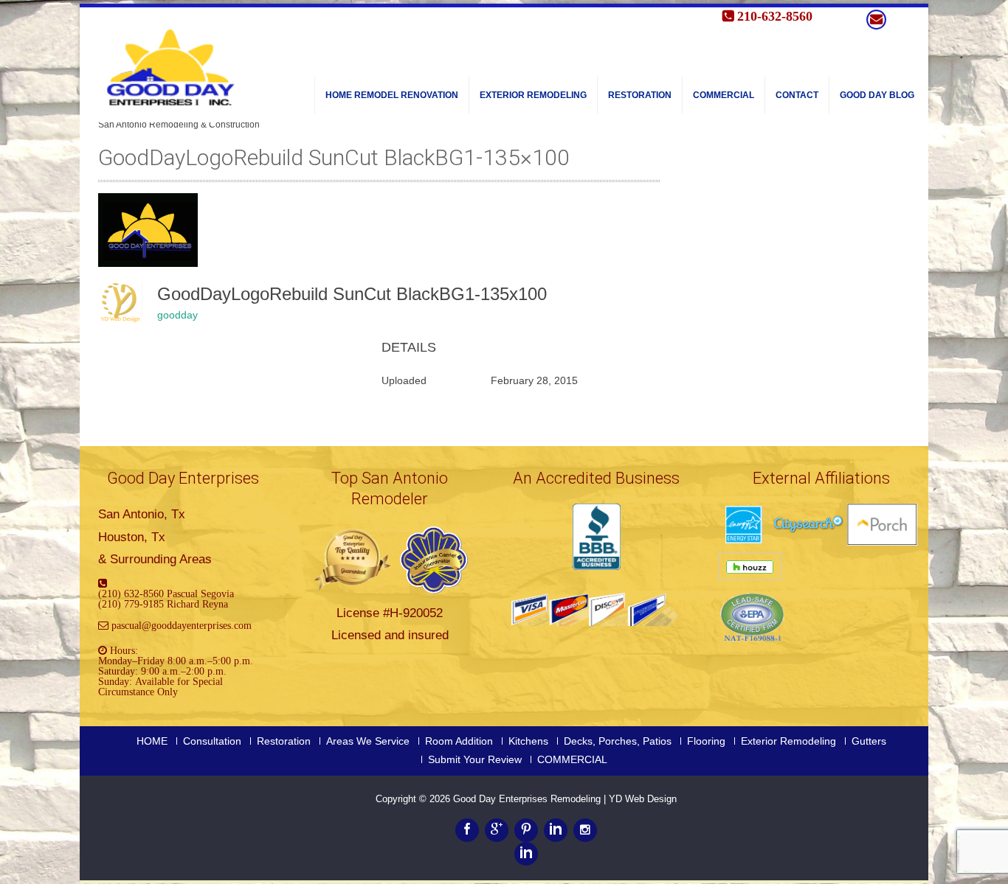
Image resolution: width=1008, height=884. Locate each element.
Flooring (706, 741)
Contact (797, 95)
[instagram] (585, 830)
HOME (152, 741)
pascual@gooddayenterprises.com (181, 625)
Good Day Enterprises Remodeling (528, 798)
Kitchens (528, 741)
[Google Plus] (496, 830)
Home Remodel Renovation (391, 95)
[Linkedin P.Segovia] (526, 854)
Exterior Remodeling (533, 95)
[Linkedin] (555, 830)
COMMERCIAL (723, 95)
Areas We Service (368, 741)
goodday (177, 315)
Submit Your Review (475, 759)
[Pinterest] (526, 830)
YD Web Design (643, 798)
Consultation (212, 741)
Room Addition (459, 741)
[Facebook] (467, 830)
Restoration (640, 95)
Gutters (869, 741)
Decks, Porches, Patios (618, 741)
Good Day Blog (877, 95)
